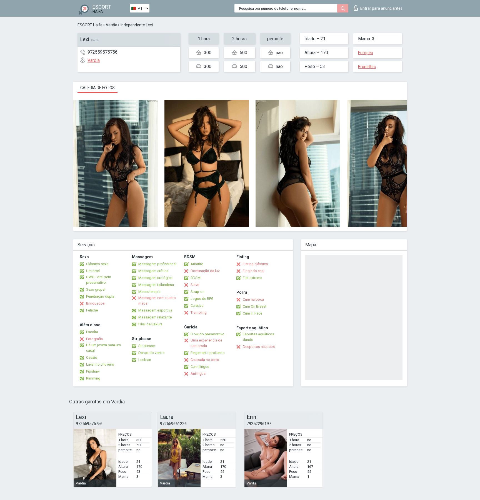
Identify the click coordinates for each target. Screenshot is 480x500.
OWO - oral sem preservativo (98, 280)
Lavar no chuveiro (100, 364)
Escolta (92, 332)
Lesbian (144, 360)
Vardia (111, 25)
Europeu (365, 52)
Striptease (146, 346)
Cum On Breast (254, 306)
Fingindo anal (253, 271)
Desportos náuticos (259, 347)
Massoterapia (149, 292)
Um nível (93, 271)
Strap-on (197, 292)
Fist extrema (252, 278)
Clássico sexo (97, 264)
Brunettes (367, 66)
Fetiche (92, 310)
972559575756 (103, 52)
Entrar (381, 8)
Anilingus (198, 373)
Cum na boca (253, 299)
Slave (195, 285)
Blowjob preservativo (207, 334)
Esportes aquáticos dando (258, 337)
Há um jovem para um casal (103, 348)
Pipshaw (93, 371)
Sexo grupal (95, 289)
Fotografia (94, 339)
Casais (91, 357)
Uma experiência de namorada (206, 343)
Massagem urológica (155, 278)
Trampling (199, 312)
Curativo (197, 305)
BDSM (196, 278)
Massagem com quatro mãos (157, 300)
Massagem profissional (157, 264)
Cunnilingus (200, 367)
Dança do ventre (151, 353)
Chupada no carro (205, 360)
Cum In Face (252, 313)
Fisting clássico (255, 264)
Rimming (93, 378)
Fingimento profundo (208, 353)
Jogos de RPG (202, 299)
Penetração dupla (100, 296)
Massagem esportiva (155, 310)
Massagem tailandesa (156, 285)
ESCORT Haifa (90, 25)
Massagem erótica (153, 271)
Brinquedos (95, 303)
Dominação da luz (205, 271)
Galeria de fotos (97, 88)
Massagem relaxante (155, 317)
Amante (197, 264)
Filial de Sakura (150, 324)
